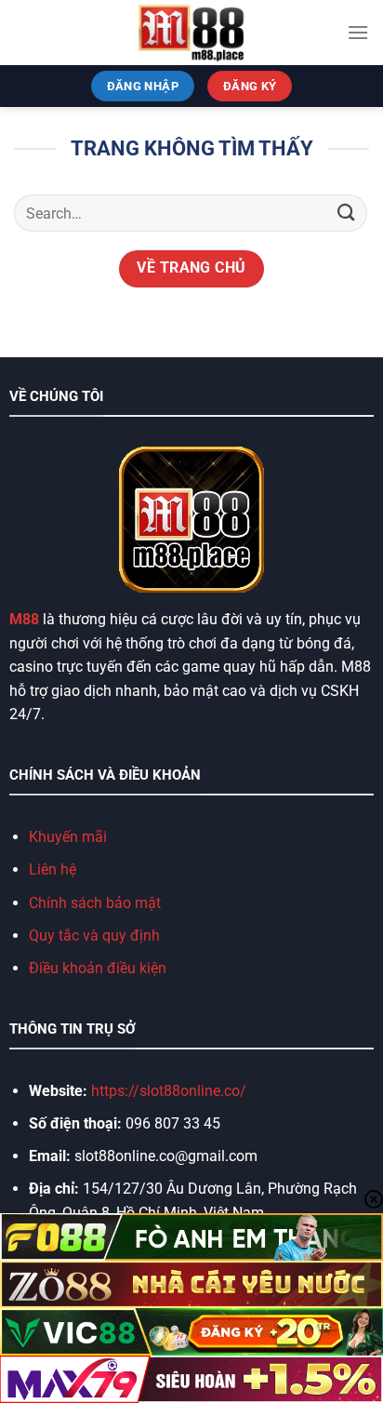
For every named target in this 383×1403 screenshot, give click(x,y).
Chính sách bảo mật (95, 903)
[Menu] (358, 32)
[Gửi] (346, 213)
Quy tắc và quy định (94, 935)
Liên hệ (52, 869)
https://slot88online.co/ (170, 1091)
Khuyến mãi (68, 837)
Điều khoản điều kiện (97, 968)
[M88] (191, 32)
